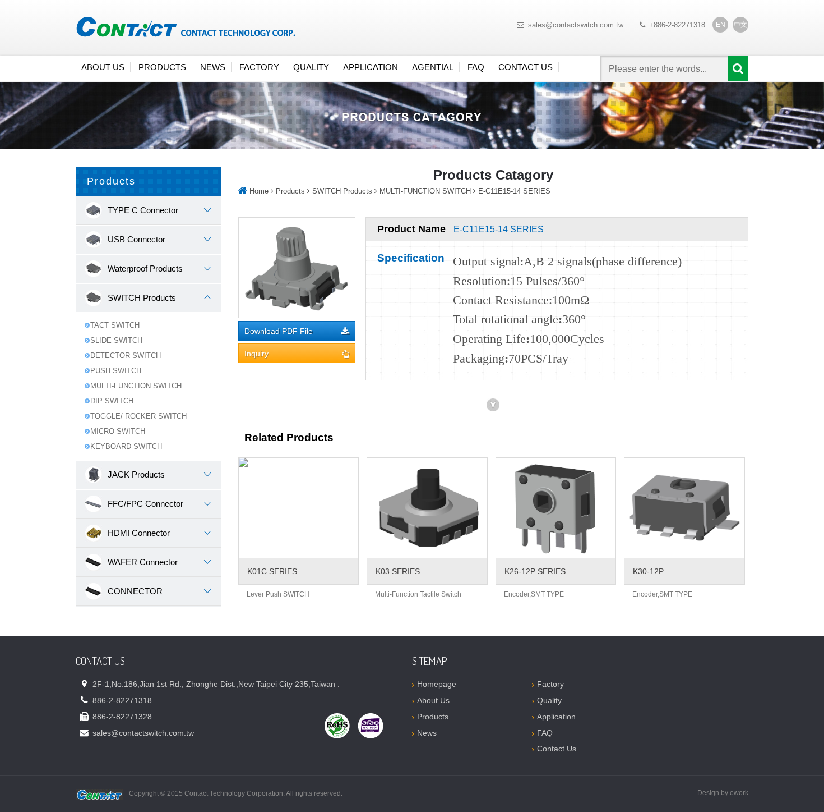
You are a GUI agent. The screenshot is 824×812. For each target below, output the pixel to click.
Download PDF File (278, 331)
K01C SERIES (272, 571)
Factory (259, 67)
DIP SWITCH (111, 401)
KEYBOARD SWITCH (126, 446)
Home (259, 191)
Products (162, 67)
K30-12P (648, 571)
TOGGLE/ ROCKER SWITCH (138, 416)
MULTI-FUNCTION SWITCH (136, 386)
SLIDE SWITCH (116, 340)
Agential (432, 67)
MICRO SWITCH (117, 431)
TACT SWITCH (115, 325)
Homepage (436, 684)
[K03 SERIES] (427, 508)
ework (739, 793)
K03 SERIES (398, 571)
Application (370, 67)
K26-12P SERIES (535, 571)
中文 (740, 25)
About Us (102, 67)
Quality (311, 67)
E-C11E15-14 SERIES (514, 191)
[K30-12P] (684, 508)
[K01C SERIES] (298, 508)
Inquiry (256, 354)
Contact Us (525, 67)
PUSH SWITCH (115, 370)
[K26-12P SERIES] (555, 508)
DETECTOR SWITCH (125, 355)
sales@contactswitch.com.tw (575, 25)
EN (720, 25)
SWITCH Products (342, 191)
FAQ (475, 67)
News (212, 67)
